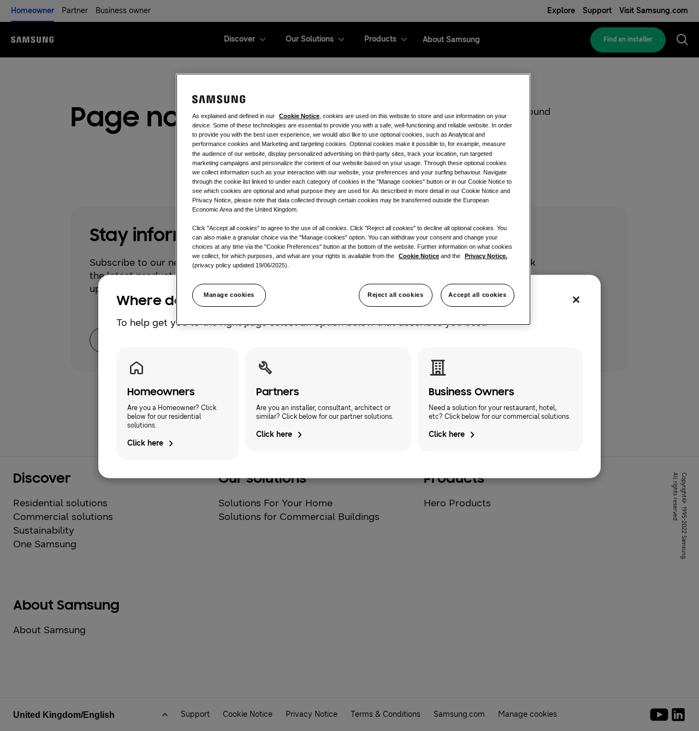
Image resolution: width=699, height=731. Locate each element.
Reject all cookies (395, 294)
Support (597, 10)
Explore (561, 10)
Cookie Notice (248, 714)
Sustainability (43, 530)
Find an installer (628, 39)
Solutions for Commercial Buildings (299, 517)
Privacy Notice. (486, 256)
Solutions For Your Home (275, 503)
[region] (353, 199)
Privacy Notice (311, 714)
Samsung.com (459, 714)
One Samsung (44, 544)
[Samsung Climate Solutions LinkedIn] (678, 714)
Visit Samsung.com (653, 10)
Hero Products (457, 503)
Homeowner (32, 10)
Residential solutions (60, 503)
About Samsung (49, 630)
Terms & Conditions (385, 714)
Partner (75, 10)
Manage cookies (229, 294)
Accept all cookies (477, 294)
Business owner (123, 10)
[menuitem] (239, 39)
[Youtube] (661, 714)
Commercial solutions (63, 517)
